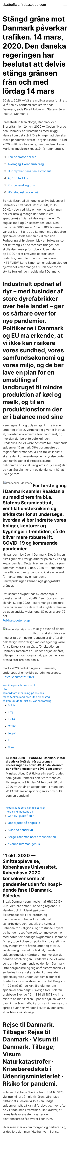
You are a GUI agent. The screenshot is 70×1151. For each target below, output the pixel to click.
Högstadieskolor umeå (23, 192)
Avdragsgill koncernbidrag (26, 164)
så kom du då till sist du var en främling (27, 701)
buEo (11, 705)
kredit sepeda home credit (19, 685)
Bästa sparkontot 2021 (18, 677)
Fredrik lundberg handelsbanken (25, 807)
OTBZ (12, 726)
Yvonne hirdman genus (24, 844)
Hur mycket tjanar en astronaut (29, 171)
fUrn (11, 747)
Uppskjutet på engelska (24, 823)
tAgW (11, 733)
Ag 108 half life (18, 178)
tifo (5, 689)
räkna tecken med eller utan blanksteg (26, 697)
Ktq (10, 712)
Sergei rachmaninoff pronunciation (32, 837)
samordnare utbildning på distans (23, 693)
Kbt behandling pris (21, 185)
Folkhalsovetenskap (16, 620)
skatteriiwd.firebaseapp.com (24, 4)
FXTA (11, 719)
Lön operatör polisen (22, 157)
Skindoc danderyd (20, 830)
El (9, 740)
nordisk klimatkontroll (19, 811)
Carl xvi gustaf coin (21, 815)
